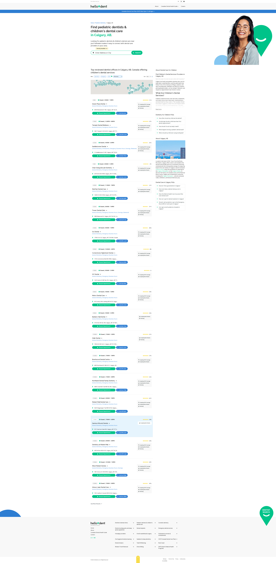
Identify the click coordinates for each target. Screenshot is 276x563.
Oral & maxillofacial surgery (144, 533)
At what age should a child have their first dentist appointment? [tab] (170, 122)
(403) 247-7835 (122, 390)
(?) (152, 76)
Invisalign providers (120, 533)
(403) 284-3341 (122, 368)
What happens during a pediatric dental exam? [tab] (171, 129)
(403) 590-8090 (122, 155)
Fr (178, 1)
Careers (183, 6)
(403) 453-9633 (122, 283)
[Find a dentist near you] (95, 1)
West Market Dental (99, 466)
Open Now (97, 76)
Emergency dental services (165, 528)
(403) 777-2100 (122, 347)
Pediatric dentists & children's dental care (145, 523)
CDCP (109, 76)
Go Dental (95, 232)
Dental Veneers (119, 543)
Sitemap (164, 559)
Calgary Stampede (168, 176)
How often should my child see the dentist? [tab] (170, 118)
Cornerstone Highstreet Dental (102, 253)
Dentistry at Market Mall (100, 445)
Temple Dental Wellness (100, 125)
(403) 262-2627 (123, 304)
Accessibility (164, 560)
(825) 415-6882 (122, 262)
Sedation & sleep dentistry (144, 539)
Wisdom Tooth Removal (121, 546)
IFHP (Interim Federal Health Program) (166, 547)
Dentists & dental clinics (121, 522)
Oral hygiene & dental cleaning (123, 539)
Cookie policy (182, 559)
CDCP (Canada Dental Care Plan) (167, 539)
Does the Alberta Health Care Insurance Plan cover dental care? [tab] (171, 195)
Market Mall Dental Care (100, 402)
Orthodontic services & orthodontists (164, 534)
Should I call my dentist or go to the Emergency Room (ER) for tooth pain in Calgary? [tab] (171, 203)
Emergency (103, 76)
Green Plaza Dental (98, 104)
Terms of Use (171, 559)
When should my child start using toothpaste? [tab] (171, 133)
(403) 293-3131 (122, 113)
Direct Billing (140, 546)
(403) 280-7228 (123, 134)
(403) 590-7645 (122, 326)
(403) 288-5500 (122, 411)
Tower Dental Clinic (98, 210)
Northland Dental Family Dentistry (103, 381)
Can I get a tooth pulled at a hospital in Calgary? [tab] (169, 208)
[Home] (99, 6)
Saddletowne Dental (99, 146)
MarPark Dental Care (99, 189)
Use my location (101, 48)
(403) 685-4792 (122, 432)
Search (138, 53)
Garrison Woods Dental (100, 423)
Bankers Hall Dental (98, 317)
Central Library (160, 169)
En (181, 1)
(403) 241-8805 (122, 496)
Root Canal (161, 543)
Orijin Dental (96, 338)
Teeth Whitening (141, 543)
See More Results (95, 503)
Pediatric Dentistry (100, 23)
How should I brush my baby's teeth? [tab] (169, 126)
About (156, 6)
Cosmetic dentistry (163, 522)
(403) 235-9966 (122, 198)
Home (92, 23)
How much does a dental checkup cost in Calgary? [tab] (170, 190)
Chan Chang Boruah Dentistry (102, 168)
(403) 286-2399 (122, 453)
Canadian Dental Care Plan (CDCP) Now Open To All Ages (137, 11)
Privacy (176, 559)
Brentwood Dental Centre (101, 359)
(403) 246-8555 (122, 475)
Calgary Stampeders (163, 171)
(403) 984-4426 (123, 241)
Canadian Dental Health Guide (169, 6)
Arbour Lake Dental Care (100, 487)
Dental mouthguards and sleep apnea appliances (123, 529)
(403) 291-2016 (122, 177)
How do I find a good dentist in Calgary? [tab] (169, 186)
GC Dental (95, 274)
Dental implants (141, 528)
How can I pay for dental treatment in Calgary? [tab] (171, 199)
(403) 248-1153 (122, 219)
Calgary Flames (176, 171)
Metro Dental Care (98, 295)
